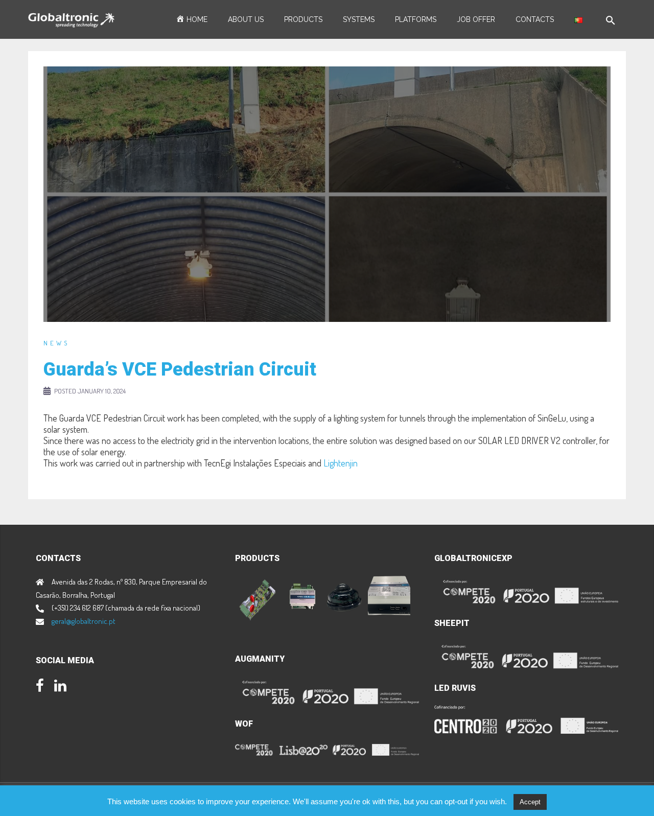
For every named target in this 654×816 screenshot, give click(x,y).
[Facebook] (40, 687)
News (56, 343)
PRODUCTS (303, 19)
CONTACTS (535, 19)
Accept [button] (530, 802)
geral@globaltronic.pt (83, 621)
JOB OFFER (476, 19)
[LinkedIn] (60, 687)
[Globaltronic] (71, 19)
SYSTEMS (359, 19)
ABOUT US (246, 19)
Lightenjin (340, 463)
